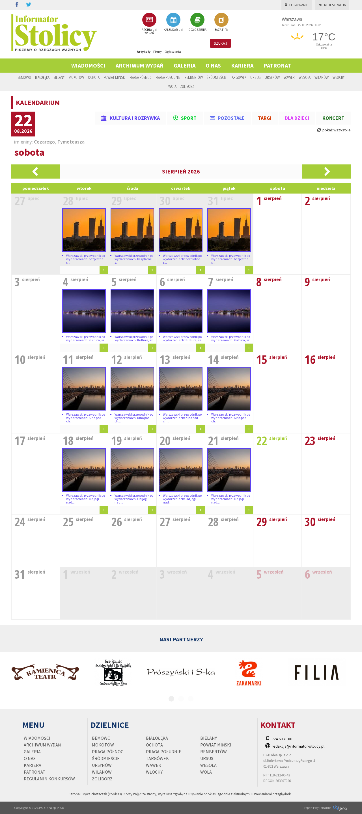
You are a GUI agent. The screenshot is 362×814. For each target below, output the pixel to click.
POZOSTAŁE (231, 118)
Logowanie (298, 5)
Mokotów (76, 77)
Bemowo (24, 77)
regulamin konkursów (49, 779)
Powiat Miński (115, 77)
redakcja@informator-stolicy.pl (298, 746)
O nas (213, 65)
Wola (172, 86)
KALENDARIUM (173, 29)
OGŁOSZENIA (197, 29)
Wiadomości (88, 65)
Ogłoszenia (173, 51)
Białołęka (42, 77)
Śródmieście (217, 77)
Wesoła (305, 77)
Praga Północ (141, 77)
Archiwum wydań (139, 65)
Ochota (94, 77)
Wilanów (321, 77)
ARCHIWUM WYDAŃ (149, 31)
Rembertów (193, 77)
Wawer (289, 77)
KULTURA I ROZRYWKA (135, 118)
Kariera (242, 65)
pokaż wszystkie (336, 130)
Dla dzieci (297, 118)
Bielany (58, 77)
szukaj (220, 43)
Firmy (157, 51)
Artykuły (143, 51)
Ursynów (272, 77)
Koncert (333, 118)
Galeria (184, 65)
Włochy (338, 77)
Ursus (255, 77)
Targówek (238, 77)
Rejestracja (335, 5)
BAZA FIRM (221, 29)
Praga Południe (168, 77)
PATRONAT (277, 65)
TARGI (265, 118)
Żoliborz (187, 86)
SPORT (189, 118)
